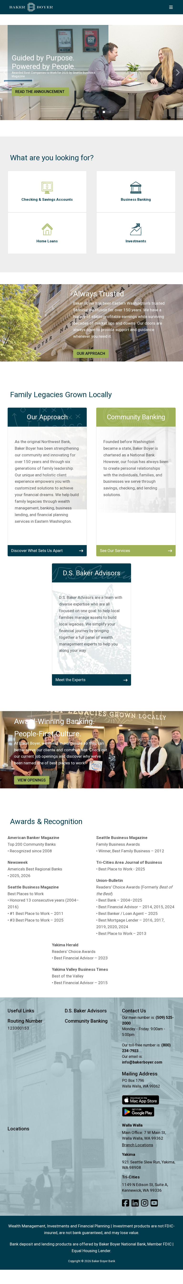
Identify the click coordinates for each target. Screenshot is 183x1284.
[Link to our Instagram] (144, 1203)
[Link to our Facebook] (125, 1203)
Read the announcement (40, 91)
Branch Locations (137, 1144)
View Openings (32, 780)
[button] (72, 112)
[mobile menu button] (171, 7)
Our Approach (91, 353)
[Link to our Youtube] (154, 1203)
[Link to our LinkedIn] (135, 1203)
